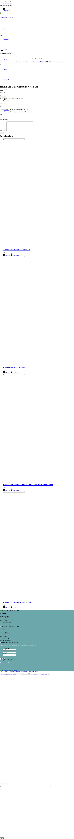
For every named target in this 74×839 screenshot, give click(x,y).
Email (2, 117)
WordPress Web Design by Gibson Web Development (25, 671)
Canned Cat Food (19, 98)
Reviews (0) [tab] (5, 100)
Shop (1, 35)
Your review (3, 130)
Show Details (15, 255)
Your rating (3, 119)
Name (2, 114)
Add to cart (3, 96)
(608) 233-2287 (43, 61)
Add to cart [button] (7, 255)
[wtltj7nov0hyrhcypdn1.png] (11, 47)
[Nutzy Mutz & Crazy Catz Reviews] (8, 670)
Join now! (3, 658)
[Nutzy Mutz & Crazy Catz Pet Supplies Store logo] (6, 17)
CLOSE (2, 838)
